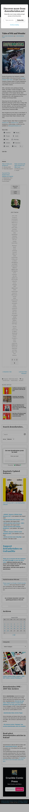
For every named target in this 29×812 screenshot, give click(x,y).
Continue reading (14, 25)
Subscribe (20, 20)
